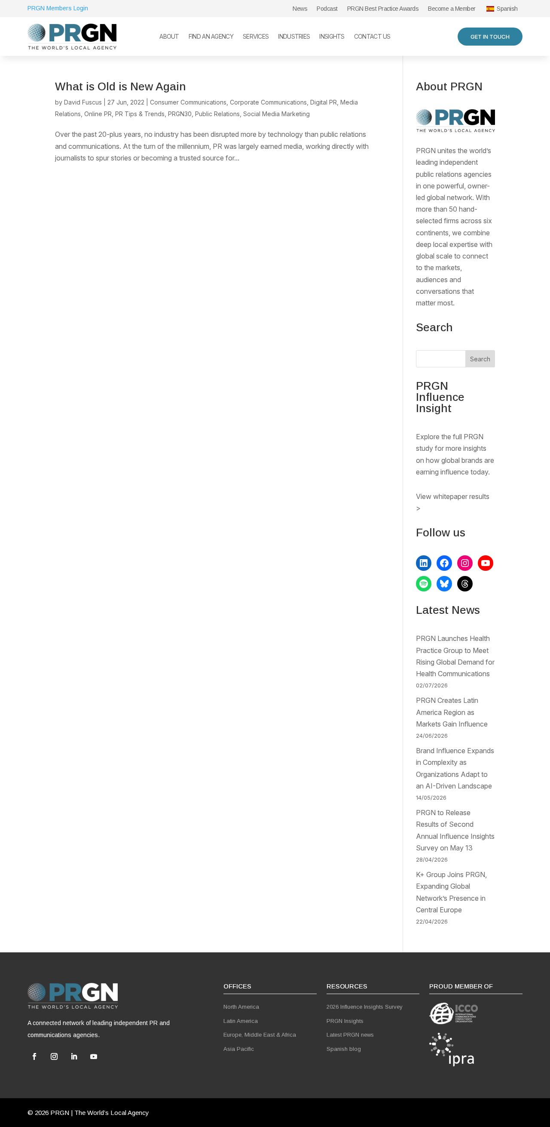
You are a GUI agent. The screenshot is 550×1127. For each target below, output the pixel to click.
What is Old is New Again (120, 86)
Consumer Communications (188, 102)
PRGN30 (180, 113)
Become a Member (452, 9)
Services (256, 37)
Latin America (240, 1021)
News (300, 9)
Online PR (98, 113)
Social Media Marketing (276, 113)
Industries (294, 37)
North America (241, 1007)
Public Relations (217, 113)
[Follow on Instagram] (54, 1056)
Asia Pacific (238, 1049)
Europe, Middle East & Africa (259, 1035)
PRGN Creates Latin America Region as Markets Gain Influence (452, 712)
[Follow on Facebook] (34, 1056)
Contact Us (372, 37)
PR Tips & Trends (140, 113)
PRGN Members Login (58, 8)
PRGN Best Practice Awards (383, 9)
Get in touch (490, 36)
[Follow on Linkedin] (74, 1056)
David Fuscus (83, 102)
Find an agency (211, 37)
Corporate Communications (268, 102)
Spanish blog (344, 1049)
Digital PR (323, 102)
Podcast (327, 9)
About (169, 37)
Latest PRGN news (350, 1035)
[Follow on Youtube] (94, 1056)
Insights (331, 37)
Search (480, 359)
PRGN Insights (345, 1021)
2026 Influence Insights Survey (365, 1007)
